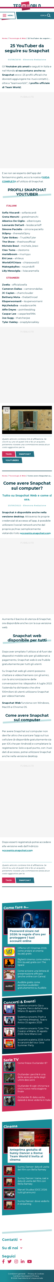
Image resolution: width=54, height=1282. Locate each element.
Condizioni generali (16, 1274)
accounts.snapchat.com (35, 533)
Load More (27, 894)
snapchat (25, 454)
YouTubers (12, 460)
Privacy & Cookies (36, 1274)
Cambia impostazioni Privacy (26, 1276)
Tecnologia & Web (17, 38)
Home (4, 38)
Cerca (43, 15)
